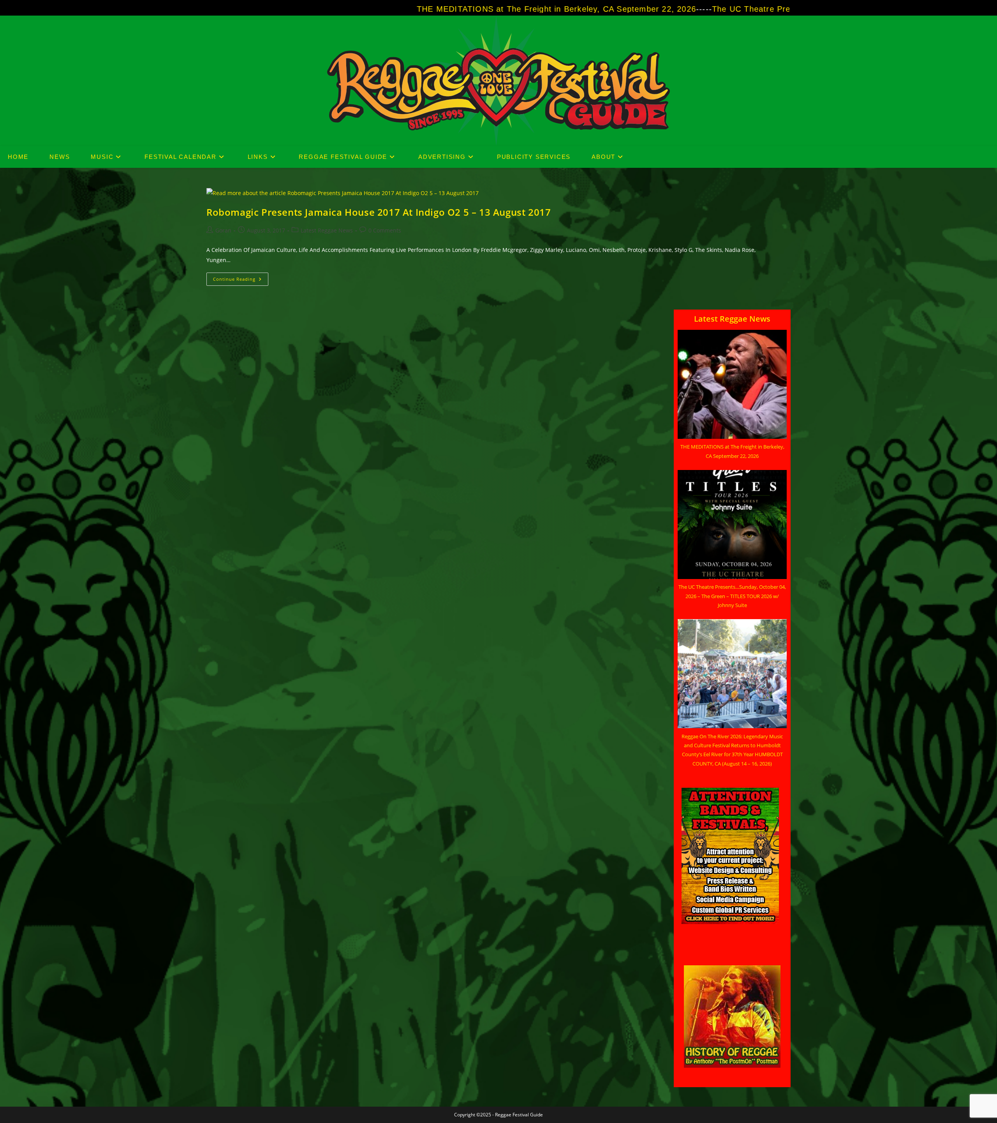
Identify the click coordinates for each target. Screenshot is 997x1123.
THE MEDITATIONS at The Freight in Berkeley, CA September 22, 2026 (474, 9)
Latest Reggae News (327, 230)
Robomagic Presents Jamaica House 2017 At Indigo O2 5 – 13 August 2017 (378, 212)
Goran (223, 230)
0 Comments (384, 230)
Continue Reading (240, 280)
